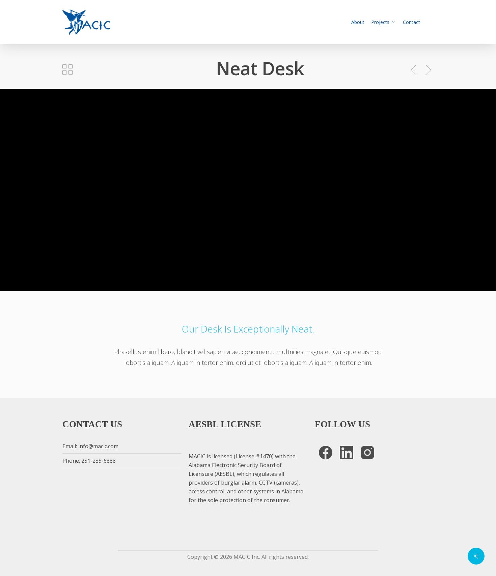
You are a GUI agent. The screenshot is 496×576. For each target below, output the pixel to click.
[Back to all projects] (67, 69)
